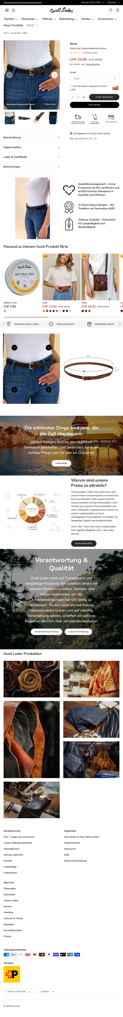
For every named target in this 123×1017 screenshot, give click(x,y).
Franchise (8, 912)
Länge (73, 72)
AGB (66, 854)
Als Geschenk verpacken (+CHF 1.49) (88, 88)
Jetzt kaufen (94, 104)
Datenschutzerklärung (75, 860)
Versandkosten (93, 64)
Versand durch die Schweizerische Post (23, 2)
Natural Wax (10, 302)
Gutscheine (9, 894)
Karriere (8, 906)
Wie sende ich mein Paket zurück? (82, 837)
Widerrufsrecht (72, 843)
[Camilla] (121, 311)
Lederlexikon (10, 872)
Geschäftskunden (13, 930)
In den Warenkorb (104, 97)
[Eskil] (61, 277)
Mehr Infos (51, 104)
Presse (7, 936)
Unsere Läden (11, 900)
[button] (7, 10)
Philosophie (10, 888)
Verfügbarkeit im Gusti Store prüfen (91, 133)
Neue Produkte (13, 25)
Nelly (84, 302)
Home (6, 33)
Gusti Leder (15, 1006)
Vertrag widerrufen (13, 854)
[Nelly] (100, 277)
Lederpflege (61, 463)
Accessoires (16, 33)
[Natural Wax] (23, 277)
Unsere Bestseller (83, 543)
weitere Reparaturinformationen (73, 620)
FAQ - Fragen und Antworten (19, 837)
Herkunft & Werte (13, 918)
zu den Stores (41, 620)
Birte (25, 33)
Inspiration (9, 924)
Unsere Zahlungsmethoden (18, 843)
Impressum (70, 848)
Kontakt (8, 860)
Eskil (44, 302)
